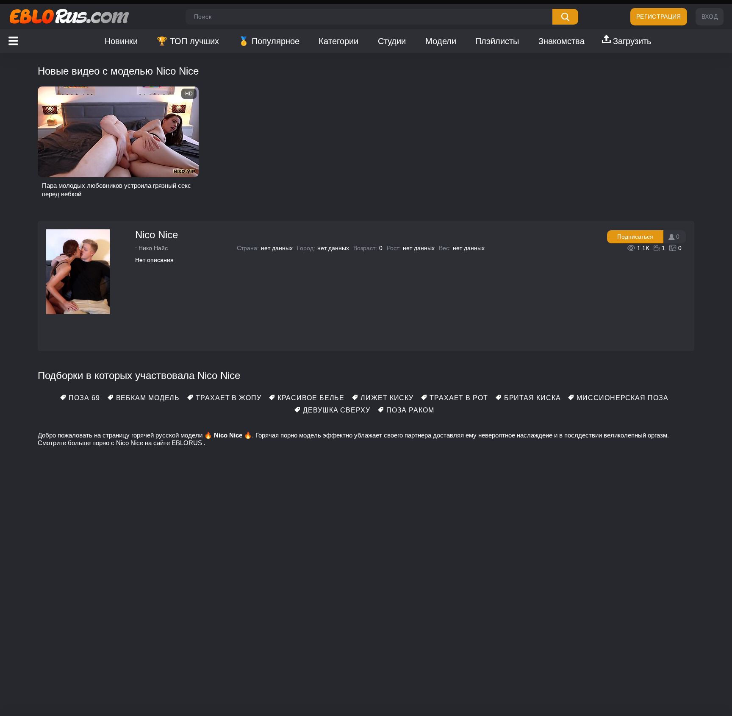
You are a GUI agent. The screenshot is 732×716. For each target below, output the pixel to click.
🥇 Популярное (268, 41)
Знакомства (561, 41)
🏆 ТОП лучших (188, 41)
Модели (440, 41)
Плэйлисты (497, 41)
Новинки (121, 41)
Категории (338, 41)
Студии (392, 41)
